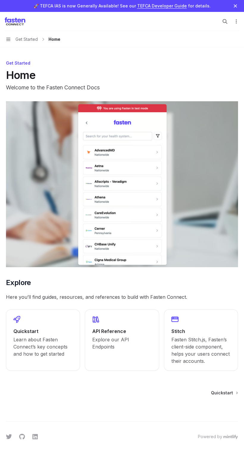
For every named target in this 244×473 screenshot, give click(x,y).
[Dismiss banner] (235, 6)
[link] (43, 340)
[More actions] (236, 21)
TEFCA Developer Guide (162, 5)
